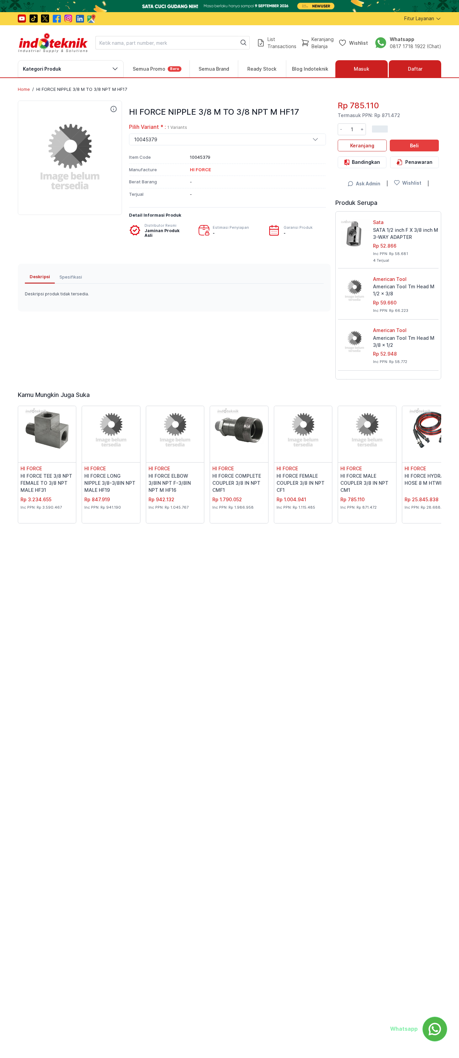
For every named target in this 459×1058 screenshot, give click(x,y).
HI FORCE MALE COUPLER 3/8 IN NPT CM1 (364, 483)
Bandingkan (366, 162)
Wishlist (358, 42)
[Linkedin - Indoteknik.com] (80, 18)
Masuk (361, 69)
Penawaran (418, 162)
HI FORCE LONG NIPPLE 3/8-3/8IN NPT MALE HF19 (109, 483)
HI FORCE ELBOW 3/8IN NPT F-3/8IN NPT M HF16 (170, 483)
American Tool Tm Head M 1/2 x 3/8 (403, 290)
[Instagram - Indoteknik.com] (68, 18)
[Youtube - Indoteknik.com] (22, 18)
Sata (378, 222)
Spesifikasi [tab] (70, 276)
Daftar (415, 69)
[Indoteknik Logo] (53, 42)
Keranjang (362, 145)
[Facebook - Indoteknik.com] (57, 18)
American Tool (390, 279)
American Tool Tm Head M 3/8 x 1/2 (403, 341)
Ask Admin (368, 183)
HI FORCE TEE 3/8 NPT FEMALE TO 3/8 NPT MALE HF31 (46, 483)
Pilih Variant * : (158, 127)
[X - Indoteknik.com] (45, 18)
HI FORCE (31, 468)
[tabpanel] (174, 294)
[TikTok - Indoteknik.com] (34, 18)
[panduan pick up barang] (229, 6)
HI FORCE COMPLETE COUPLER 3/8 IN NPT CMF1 (236, 483)
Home (24, 89)
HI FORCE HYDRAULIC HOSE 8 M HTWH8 (430, 479)
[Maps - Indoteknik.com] (91, 18)
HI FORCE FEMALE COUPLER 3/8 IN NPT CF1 (301, 483)
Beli (414, 145)
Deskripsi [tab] (40, 276)
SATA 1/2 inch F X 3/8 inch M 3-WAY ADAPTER (405, 233)
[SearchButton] (244, 42)
